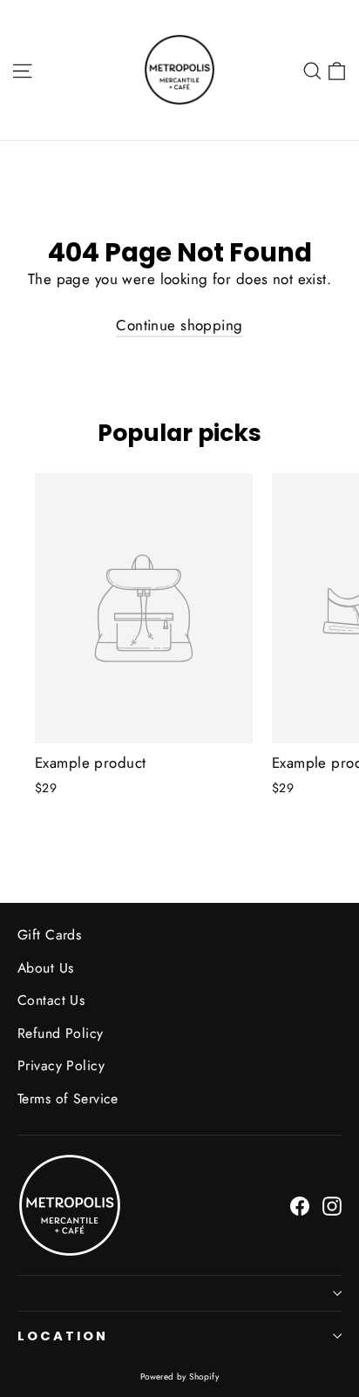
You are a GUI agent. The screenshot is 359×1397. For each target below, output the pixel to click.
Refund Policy (60, 1033)
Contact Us (51, 1000)
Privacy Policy (61, 1065)
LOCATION (62, 1336)
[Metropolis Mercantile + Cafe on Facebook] (299, 1205)
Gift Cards (49, 935)
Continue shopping (179, 325)
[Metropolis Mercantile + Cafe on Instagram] (332, 1205)
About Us (45, 968)
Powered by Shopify (180, 1376)
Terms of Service (68, 1098)
